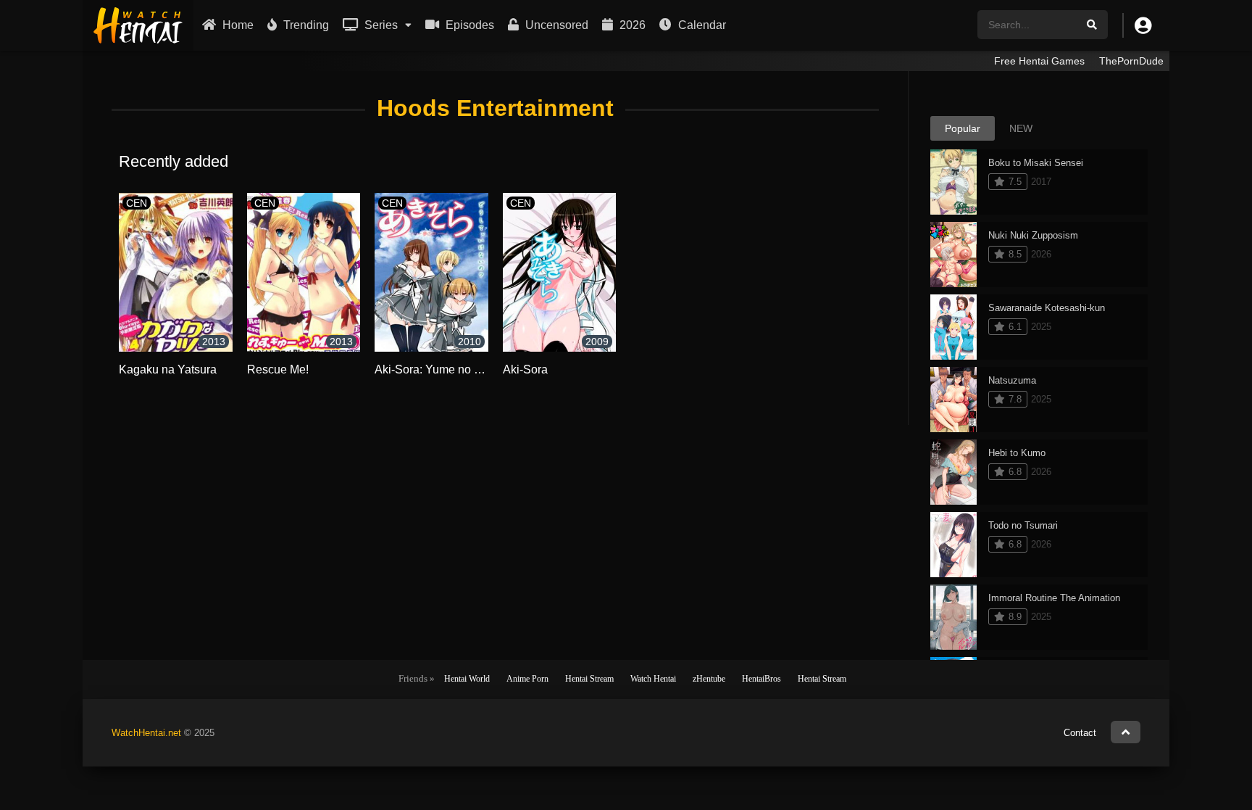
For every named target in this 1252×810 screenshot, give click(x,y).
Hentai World (467, 679)
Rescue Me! (278, 369)
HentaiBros (761, 679)
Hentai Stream (589, 679)
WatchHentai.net (146, 732)
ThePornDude (1131, 61)
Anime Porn (527, 679)
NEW (1020, 128)
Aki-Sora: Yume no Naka (438, 369)
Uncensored (555, 25)
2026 (631, 25)
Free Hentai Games (1039, 61)
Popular (962, 128)
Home (237, 25)
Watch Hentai (653, 679)
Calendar (700, 25)
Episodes (468, 25)
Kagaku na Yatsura (168, 369)
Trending (304, 25)
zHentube (709, 679)
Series (380, 25)
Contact (1080, 732)
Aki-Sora (525, 369)
